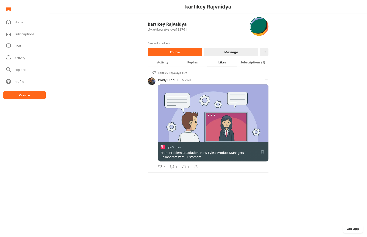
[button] (24, 22)
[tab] (163, 62)
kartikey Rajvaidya (169, 73)
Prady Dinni (166, 80)
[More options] (266, 79)
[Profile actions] (264, 52)
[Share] (196, 166)
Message (231, 52)
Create (24, 95)
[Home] (8, 8)
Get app (353, 228)
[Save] (262, 152)
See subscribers (159, 43)
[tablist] (208, 62)
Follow (175, 52)
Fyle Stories (174, 147)
